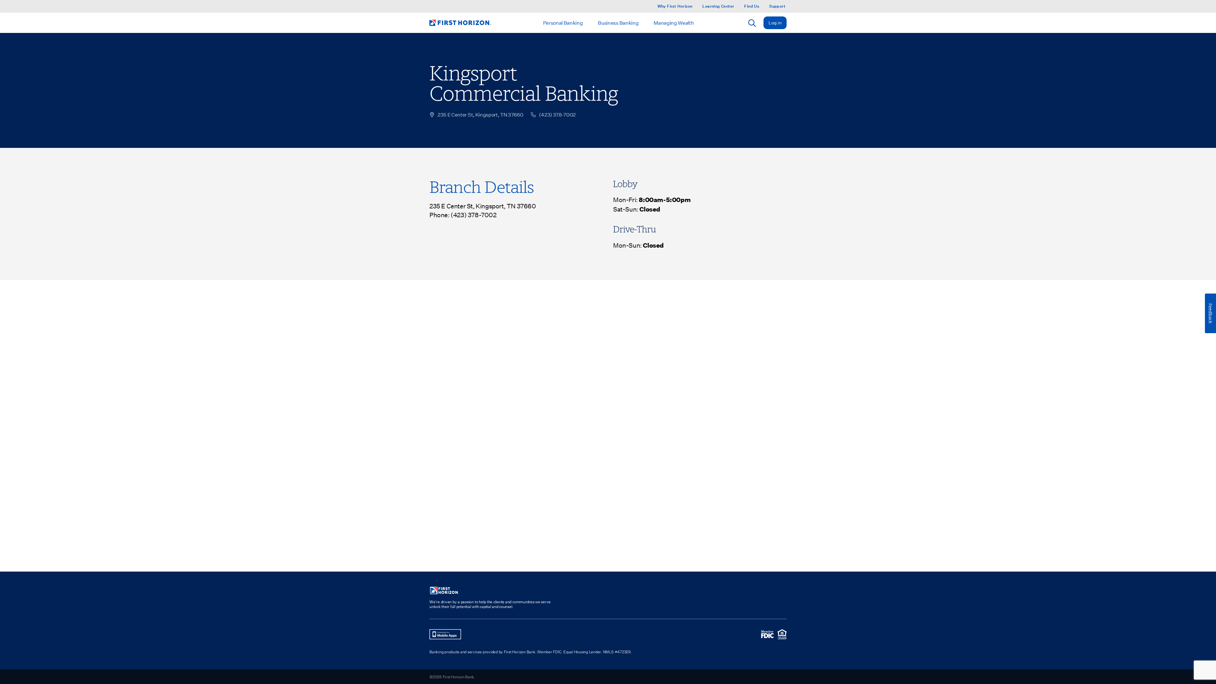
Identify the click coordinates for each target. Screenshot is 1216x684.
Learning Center (718, 6)
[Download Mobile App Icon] (445, 634)
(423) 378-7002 (473, 215)
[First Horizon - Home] (460, 23)
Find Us (751, 6)
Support (777, 6)
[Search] (752, 23)
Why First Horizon (675, 6)
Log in (775, 23)
